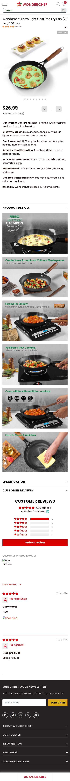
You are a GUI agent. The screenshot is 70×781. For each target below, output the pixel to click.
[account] (58, 4)
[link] (5, 715)
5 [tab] (36, 99)
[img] (10, 594)
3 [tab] (30, 99)
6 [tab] (39, 99)
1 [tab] (24, 99)
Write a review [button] (35, 542)
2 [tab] (27, 99)
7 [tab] (42, 99)
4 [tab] (33, 99)
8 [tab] (45, 99)
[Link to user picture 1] (10, 624)
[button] (8, 26)
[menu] (4, 4)
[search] (63, 10)
